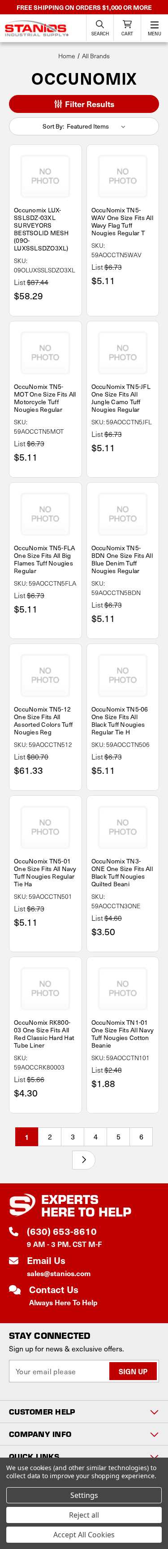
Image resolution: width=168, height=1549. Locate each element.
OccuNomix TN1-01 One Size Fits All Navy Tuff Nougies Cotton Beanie (122, 1033)
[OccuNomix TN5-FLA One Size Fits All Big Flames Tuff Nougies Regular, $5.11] (45, 514)
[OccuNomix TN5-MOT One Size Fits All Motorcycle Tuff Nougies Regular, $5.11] (45, 352)
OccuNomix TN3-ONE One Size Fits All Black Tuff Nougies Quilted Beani (122, 872)
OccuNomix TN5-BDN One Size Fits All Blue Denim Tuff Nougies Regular (122, 559)
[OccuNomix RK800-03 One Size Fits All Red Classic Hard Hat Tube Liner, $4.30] (45, 988)
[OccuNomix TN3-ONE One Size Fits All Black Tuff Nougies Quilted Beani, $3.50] (123, 827)
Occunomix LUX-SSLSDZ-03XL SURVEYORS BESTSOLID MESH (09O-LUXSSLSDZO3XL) (41, 229)
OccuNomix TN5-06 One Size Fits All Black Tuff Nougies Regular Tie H (119, 720)
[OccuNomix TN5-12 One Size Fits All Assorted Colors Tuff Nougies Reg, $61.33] (45, 675)
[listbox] (97, 126)
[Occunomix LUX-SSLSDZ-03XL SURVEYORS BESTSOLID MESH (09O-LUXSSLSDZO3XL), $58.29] (45, 176)
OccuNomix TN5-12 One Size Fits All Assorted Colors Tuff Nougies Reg (43, 720)
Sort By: (53, 126)
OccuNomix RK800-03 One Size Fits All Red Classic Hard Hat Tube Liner (44, 1033)
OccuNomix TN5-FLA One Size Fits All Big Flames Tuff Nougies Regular (44, 559)
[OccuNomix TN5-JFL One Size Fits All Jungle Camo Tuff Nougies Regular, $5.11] (123, 352)
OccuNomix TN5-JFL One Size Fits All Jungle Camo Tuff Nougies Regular (121, 398)
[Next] (84, 1160)
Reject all (84, 1515)
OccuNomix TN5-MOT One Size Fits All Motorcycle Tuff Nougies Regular (45, 398)
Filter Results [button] (88, 103)
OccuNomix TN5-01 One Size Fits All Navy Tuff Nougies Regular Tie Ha (45, 872)
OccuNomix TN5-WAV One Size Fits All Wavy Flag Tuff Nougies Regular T (122, 221)
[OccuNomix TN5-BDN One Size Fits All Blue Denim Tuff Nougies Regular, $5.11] (123, 514)
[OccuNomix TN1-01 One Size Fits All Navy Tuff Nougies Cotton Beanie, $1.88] (123, 988)
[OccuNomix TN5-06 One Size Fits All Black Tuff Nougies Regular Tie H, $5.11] (123, 675)
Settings (84, 1495)
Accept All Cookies (84, 1535)
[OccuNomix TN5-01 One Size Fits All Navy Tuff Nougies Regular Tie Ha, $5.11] (45, 827)
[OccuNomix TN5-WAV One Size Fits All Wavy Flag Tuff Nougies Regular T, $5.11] (123, 176)
